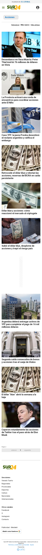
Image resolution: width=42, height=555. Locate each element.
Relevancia (15, 25)
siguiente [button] (27, 450)
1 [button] (20, 450)
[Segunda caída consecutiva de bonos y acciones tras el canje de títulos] (21, 344)
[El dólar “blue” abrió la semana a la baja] (21, 379)
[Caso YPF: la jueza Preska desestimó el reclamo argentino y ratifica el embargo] (21, 120)
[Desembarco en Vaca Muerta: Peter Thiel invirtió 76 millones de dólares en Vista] (21, 44)
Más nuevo (25, 25)
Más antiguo (35, 25)
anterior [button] (14, 450)
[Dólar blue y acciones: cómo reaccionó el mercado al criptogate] (21, 196)
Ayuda (32, 545)
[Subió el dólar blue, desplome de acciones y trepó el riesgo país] (21, 231)
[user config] (38, 7)
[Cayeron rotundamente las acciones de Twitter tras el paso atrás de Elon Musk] (21, 415)
